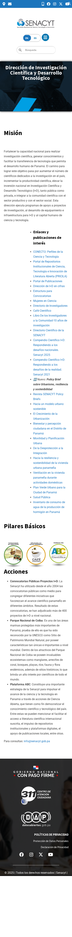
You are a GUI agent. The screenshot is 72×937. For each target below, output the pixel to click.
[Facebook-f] (21, 854)
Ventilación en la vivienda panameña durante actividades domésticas (49, 477)
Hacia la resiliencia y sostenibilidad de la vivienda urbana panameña (50, 462)
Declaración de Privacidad (55, 847)
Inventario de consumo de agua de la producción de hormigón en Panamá (49, 507)
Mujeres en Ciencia (44, 301)
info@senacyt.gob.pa (37, 741)
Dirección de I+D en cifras (49, 286)
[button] (69, 3)
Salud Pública (41, 497)
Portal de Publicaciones (47, 281)
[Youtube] (50, 854)
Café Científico (42, 310)
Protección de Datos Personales (51, 841)
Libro (36, 315)
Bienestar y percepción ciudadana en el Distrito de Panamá (49, 428)
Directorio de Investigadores (50, 305)
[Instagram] (31, 854)
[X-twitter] (41, 854)
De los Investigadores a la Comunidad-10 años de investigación (50, 320)
